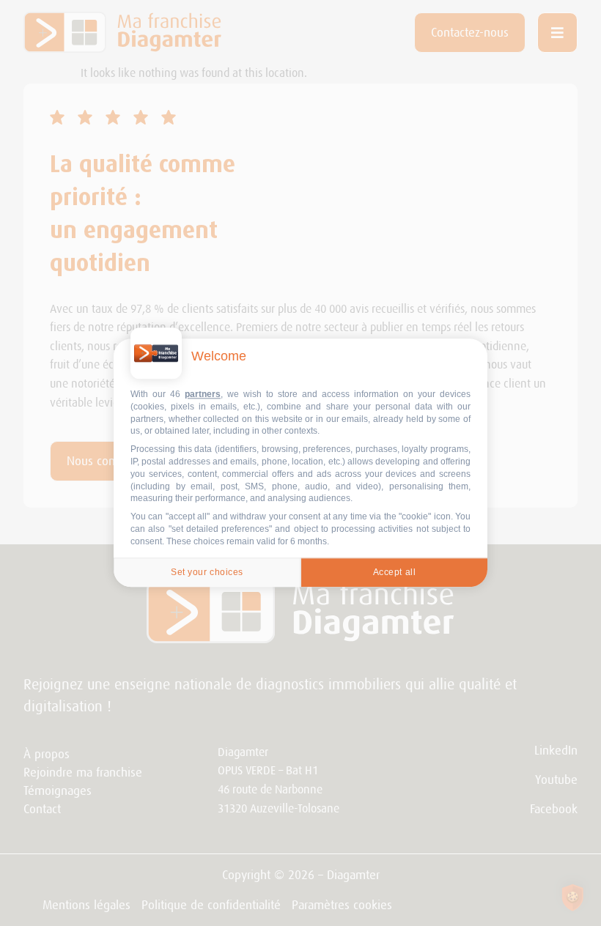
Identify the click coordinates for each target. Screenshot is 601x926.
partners (203, 394)
